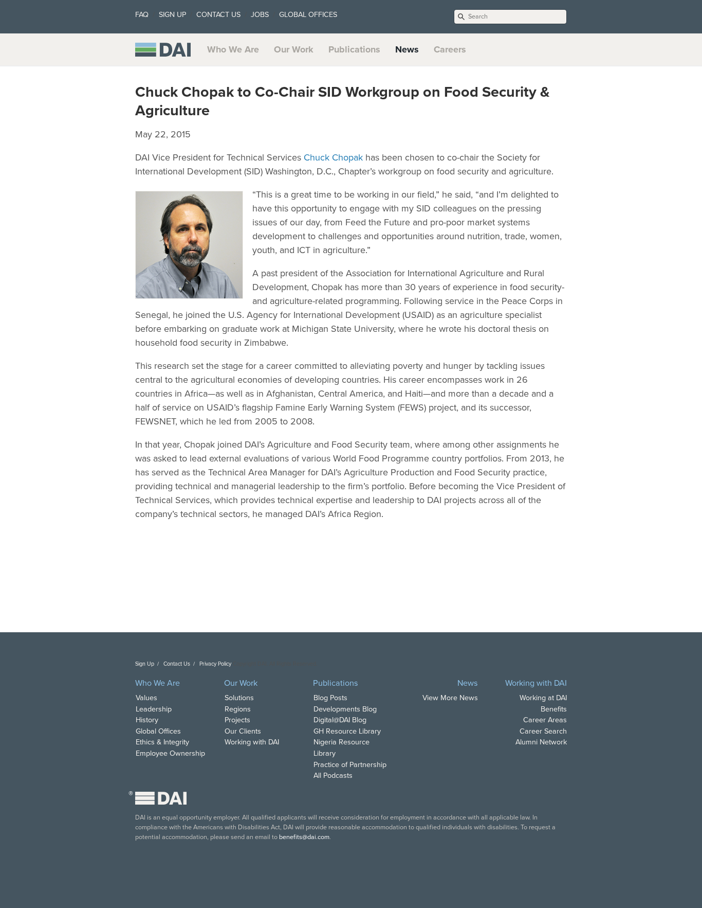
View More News (450, 697)
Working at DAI (543, 697)
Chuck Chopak (333, 157)
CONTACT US (218, 14)
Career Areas (545, 720)
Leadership (154, 709)
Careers (450, 49)
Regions (238, 709)
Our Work (293, 49)
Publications (354, 49)
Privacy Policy (215, 664)
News (407, 49)
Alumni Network (541, 742)
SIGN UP (172, 14)
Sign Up (144, 664)
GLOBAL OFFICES (308, 14)
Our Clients (243, 731)
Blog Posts (330, 697)
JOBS (260, 14)
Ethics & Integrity (162, 742)
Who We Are (233, 49)
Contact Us (176, 664)
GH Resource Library (347, 731)
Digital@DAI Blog (339, 720)
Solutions (239, 697)
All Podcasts (333, 775)
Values (146, 697)
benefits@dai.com (304, 837)
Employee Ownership (170, 753)
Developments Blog (345, 709)
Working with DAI (252, 742)
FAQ (142, 14)
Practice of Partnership (349, 764)
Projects (237, 720)
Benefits (554, 709)
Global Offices (158, 731)
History (147, 720)
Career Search (543, 731)
